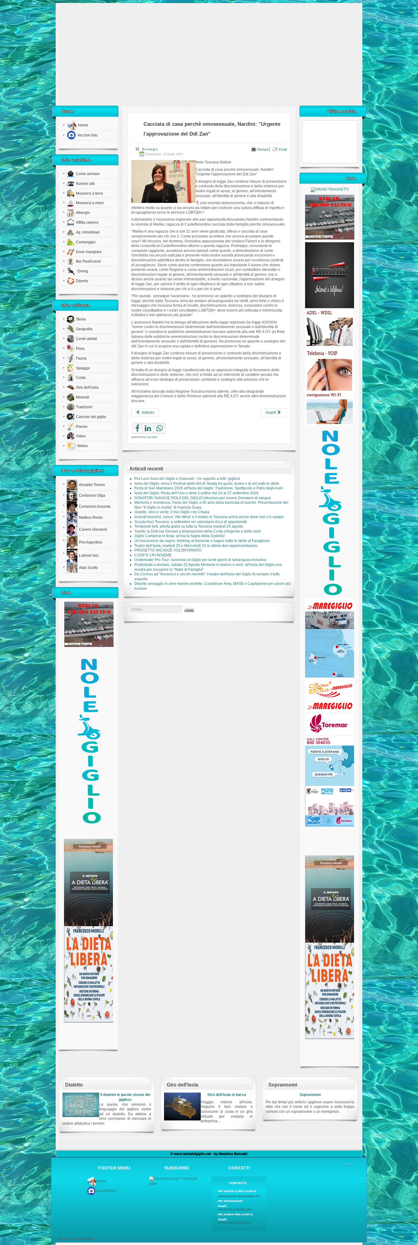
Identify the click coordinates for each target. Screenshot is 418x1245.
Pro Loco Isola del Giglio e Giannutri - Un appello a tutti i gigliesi (187, 479)
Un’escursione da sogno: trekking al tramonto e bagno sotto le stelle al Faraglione (202, 541)
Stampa (262, 149)
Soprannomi (310, 1095)
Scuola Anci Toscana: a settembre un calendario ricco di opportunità (190, 522)
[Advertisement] (209, 56)
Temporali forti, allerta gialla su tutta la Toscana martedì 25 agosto (188, 526)
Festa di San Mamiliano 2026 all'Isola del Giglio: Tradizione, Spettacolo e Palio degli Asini (208, 488)
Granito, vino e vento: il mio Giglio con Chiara (171, 512)
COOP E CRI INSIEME (153, 555)
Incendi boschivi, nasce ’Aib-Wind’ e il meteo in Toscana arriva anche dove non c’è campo (209, 517)
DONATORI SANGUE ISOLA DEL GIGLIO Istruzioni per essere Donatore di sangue (202, 498)
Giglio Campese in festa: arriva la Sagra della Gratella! (179, 536)
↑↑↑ (348, 1164)
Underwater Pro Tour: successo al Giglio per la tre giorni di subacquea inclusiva (200, 560)
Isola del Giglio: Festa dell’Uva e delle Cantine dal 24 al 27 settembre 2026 (196, 493)
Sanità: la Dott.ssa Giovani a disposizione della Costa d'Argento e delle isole (197, 531)
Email (282, 149)
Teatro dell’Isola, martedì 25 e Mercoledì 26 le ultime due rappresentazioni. (196, 546)
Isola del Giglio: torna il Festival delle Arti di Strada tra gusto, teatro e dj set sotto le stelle (206, 483)
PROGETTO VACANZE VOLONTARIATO (167, 550)
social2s (152, 437)
